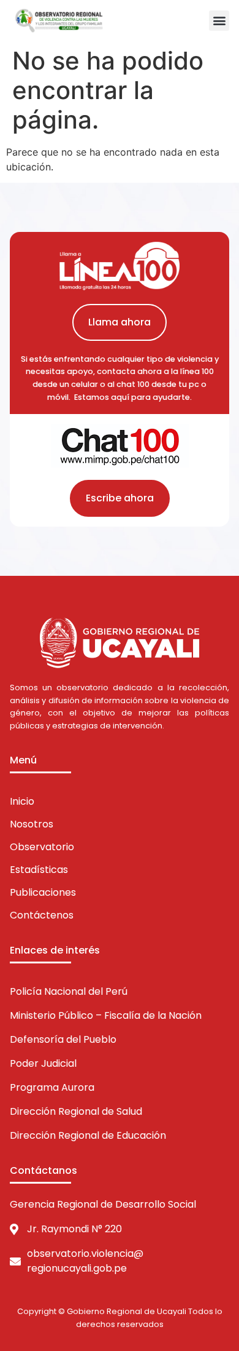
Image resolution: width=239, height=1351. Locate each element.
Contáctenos (42, 915)
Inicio (22, 801)
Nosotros (31, 824)
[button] (219, 20)
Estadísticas (39, 870)
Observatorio (42, 847)
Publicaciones (43, 892)
